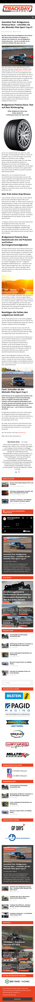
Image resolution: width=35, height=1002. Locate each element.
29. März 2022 (14, 900)
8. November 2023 (7, 31)
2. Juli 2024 (6, 602)
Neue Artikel (7, 577)
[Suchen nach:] (17, 682)
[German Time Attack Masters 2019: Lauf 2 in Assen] (5, 484)
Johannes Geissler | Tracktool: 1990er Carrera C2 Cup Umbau (24, 955)
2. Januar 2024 (14, 647)
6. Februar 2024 (23, 614)
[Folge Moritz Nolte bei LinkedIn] (16, 472)
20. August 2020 (14, 503)
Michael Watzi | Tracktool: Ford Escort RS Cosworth (9, 967)
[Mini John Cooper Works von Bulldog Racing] (5, 812)
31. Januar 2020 (7, 959)
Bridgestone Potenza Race (23, 71)
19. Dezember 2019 (8, 970)
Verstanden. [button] (17, 999)
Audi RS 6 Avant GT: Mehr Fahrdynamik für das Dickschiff (25, 610)
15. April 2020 (7, 947)
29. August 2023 (14, 665)
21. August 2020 (14, 916)
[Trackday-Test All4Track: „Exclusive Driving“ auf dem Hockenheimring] (5, 906)
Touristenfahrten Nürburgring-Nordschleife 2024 (8, 622)
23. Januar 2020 (23, 959)
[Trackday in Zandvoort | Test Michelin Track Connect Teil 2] (5, 915)
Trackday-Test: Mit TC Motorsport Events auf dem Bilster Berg (19, 897)
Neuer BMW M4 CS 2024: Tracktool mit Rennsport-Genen (8, 610)
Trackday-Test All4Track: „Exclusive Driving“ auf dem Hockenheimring (20, 905)
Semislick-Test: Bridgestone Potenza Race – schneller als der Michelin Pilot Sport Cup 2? (16, 556)
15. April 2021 (14, 908)
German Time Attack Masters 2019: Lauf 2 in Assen (21, 483)
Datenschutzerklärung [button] (9, 994)
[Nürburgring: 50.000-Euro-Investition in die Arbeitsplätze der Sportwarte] (5, 795)
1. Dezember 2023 (15, 656)
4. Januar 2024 (23, 625)
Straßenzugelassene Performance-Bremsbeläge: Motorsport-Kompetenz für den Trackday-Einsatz (17, 595)
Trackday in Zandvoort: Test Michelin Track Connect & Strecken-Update (20, 500)
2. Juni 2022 (13, 674)
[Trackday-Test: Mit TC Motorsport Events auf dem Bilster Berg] (5, 898)
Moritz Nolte (18, 31)
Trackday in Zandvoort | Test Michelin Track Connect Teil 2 (21, 914)
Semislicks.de (22, 432)
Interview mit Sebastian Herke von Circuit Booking (20, 672)
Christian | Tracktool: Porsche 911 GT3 (14, 943)
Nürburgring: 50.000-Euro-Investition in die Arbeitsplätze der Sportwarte (21, 644)
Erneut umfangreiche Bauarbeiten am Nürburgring (21, 653)
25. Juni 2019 (13, 486)
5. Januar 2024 (7, 625)
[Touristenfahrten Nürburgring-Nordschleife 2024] (5, 787)
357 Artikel (24, 442)
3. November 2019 (24, 970)
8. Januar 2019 (14, 494)
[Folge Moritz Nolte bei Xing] (18, 472)
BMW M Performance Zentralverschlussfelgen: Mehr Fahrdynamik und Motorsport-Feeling (26, 621)
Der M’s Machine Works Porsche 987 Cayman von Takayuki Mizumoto (25, 966)
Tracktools (7, 922)
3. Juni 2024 (6, 614)
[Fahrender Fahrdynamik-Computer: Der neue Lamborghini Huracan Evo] (5, 493)
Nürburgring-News (9, 781)
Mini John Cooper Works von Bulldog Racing (20, 662)
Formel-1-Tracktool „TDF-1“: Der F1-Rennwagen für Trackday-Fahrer (8, 955)
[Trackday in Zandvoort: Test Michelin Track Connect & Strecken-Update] (5, 501)
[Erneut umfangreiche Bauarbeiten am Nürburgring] (5, 804)
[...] (29, 571)
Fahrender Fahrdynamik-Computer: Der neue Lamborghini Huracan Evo (21, 492)
